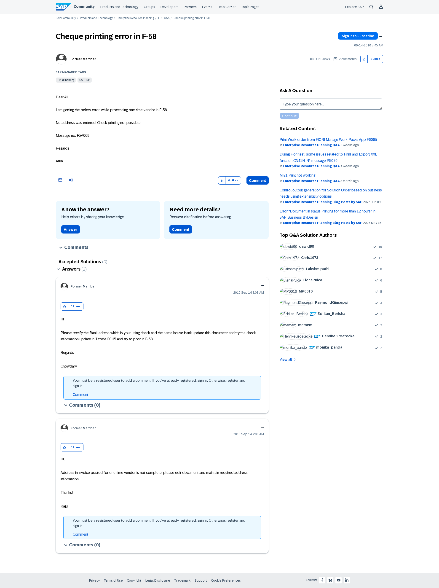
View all (286, 359)
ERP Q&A (163, 18)
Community (84, 6)
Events (207, 7)
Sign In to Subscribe (358, 36)
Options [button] (380, 36)
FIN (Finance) (66, 80)
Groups (149, 7)
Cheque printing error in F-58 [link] (192, 18)
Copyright (134, 580)
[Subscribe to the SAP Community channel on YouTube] (338, 580)
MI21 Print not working (297, 175)
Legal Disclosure (157, 580)
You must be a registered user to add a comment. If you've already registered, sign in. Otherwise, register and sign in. (159, 383)
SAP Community (66, 18)
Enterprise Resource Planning (135, 18)
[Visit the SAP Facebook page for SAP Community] (322, 580)
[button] (364, 59)
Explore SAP (354, 7)
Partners (190, 7)
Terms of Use (113, 580)
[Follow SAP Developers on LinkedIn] (347, 580)
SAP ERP (84, 80)
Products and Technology (119, 7)
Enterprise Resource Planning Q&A (311, 145)
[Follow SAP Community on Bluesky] (330, 580)
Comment (257, 181)
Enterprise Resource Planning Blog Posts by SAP (322, 202)
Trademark (182, 580)
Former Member (83, 59)
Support (201, 580)
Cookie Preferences (226, 580)
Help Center (227, 7)
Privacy (94, 580)
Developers (169, 7)
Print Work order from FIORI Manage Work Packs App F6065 (328, 140)
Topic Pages (250, 7)
